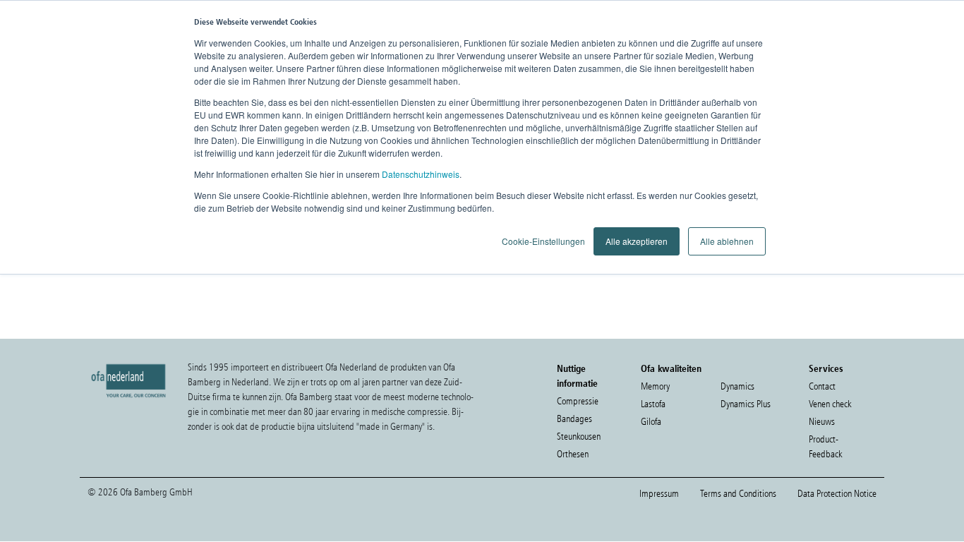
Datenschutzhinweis (420, 174)
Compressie (577, 401)
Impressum (659, 494)
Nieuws (822, 422)
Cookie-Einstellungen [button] (543, 241)
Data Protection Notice (836, 494)
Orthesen (573, 454)
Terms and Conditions (738, 494)
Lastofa (653, 404)
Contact (822, 386)
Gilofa (651, 422)
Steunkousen (579, 436)
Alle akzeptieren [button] (636, 241)
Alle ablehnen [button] (727, 241)
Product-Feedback (825, 446)
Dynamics (737, 386)
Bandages (574, 419)
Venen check (830, 404)
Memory (655, 386)
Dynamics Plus (746, 404)
